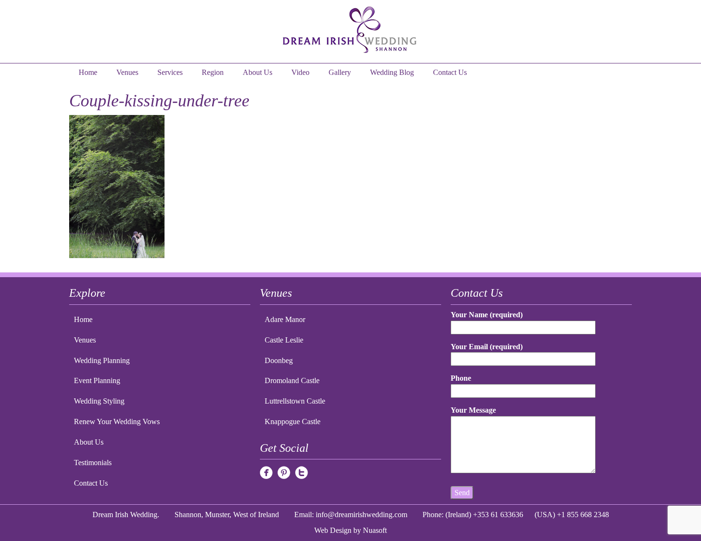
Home (88, 72)
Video (300, 72)
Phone (461, 378)
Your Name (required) (487, 315)
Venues (127, 72)
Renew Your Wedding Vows (117, 421)
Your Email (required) (487, 347)
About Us (257, 72)
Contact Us (450, 72)
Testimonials (93, 462)
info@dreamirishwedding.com (361, 514)
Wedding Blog (392, 72)
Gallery (340, 72)
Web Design (332, 530)
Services (170, 72)
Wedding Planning (102, 360)
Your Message (473, 410)
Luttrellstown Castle (295, 401)
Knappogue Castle (292, 421)
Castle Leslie (284, 340)
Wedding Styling (99, 401)
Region (213, 72)
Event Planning (97, 380)
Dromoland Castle (292, 380)
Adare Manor (285, 319)
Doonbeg (279, 360)
